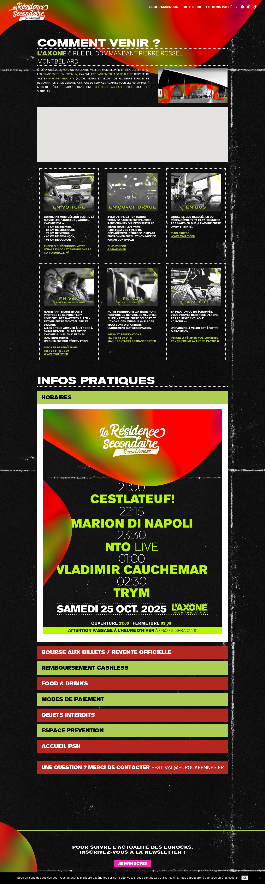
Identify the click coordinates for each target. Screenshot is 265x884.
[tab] (132, 397)
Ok (245, 877)
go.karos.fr (116, 249)
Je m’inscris (132, 863)
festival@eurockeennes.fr (187, 767)
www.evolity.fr (183, 236)
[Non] (260, 878)
